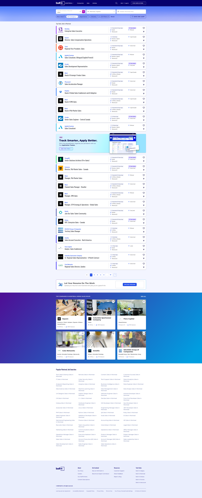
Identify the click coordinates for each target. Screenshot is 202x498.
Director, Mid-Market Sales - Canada (76, 169)
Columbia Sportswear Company (102, 319)
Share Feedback (118, 473)
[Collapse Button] (143, 31)
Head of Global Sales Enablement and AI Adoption (81, 93)
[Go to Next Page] (115, 274)
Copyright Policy (90, 491)
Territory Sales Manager (72, 231)
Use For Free (65, 148)
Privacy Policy (100, 491)
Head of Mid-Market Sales (73, 111)
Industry (94, 16)
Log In (127, 3)
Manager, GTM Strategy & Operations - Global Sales (81, 205)
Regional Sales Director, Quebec (75, 266)
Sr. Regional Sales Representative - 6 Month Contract (82, 258)
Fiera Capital (129, 319)
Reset (113, 16)
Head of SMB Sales (71, 102)
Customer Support (119, 471)
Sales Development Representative (76, 66)
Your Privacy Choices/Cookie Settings (123, 491)
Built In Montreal (140, 473)
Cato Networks (68, 351)
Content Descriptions (84, 479)
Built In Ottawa (140, 476)
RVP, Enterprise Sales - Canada (75, 222)
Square (65, 319)
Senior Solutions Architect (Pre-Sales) (77, 160)
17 (110, 275)
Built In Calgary (140, 471)
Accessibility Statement (78, 491)
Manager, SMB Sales (71, 196)
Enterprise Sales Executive (73, 31)
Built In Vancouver (141, 482)
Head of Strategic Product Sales (75, 75)
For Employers (138, 3)
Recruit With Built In (98, 471)
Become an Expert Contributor (100, 473)
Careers (80, 473)
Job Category (71, 16)
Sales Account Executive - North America (78, 240)
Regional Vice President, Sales (74, 49)
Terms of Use (109, 491)
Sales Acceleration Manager (74, 84)
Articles (95, 3)
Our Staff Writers (82, 476)
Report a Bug (117, 476)
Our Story (80, 471)
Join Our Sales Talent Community (75, 213)
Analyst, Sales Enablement (73, 249)
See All (143, 296)
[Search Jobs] (83, 11)
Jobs (88, 3)
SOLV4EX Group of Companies (131, 351)
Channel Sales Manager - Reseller (75, 187)
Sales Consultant (70, 128)
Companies (80, 3)
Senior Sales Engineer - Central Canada (77, 119)
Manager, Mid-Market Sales (73, 178)
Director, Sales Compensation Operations (78, 40)
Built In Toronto (140, 479)
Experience (84, 16)
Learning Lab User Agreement (63, 491)
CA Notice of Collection (140, 491)
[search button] (116, 3)
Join (122, 3)
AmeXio (96, 351)
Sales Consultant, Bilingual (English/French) (79, 57)
